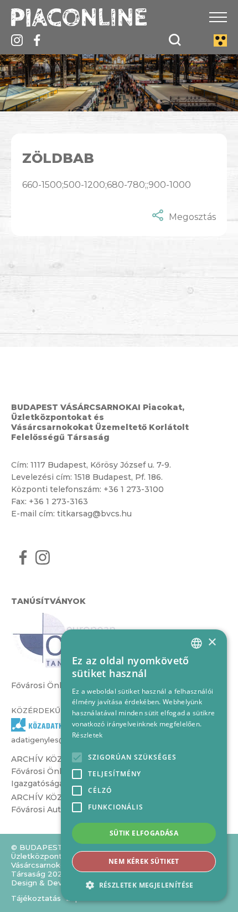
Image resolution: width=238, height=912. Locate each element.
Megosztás (192, 217)
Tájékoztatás (36, 898)
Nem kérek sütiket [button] (143, 861)
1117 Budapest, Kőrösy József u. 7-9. (100, 465)
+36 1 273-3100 (134, 489)
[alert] (144, 765)
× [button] (212, 642)
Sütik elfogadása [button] (144, 833)
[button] (144, 884)
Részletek (87, 735)
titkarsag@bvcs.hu (94, 514)
